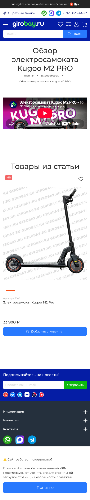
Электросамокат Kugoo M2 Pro (28, 302)
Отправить (75, 385)
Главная (29, 75)
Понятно (45, 487)
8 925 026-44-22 (75, 13)
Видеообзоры (50, 75)
